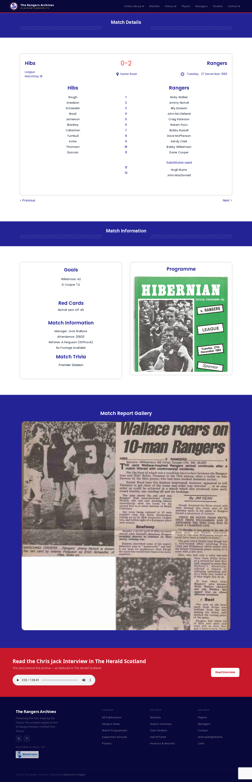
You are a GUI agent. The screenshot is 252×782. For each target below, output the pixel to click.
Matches (154, 6)
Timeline (218, 6)
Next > (227, 200)
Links (201, 743)
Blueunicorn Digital (74, 774)
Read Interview (225, 672)
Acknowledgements (210, 737)
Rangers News (111, 724)
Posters (107, 743)
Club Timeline (158, 730)
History (169, 6)
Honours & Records (162, 743)
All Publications (111, 717)
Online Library (132, 6)
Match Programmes (114, 730)
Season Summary (161, 724)
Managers (201, 6)
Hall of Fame (158, 737)
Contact (232, 6)
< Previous (27, 200)
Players (186, 6)
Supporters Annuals (114, 737)
